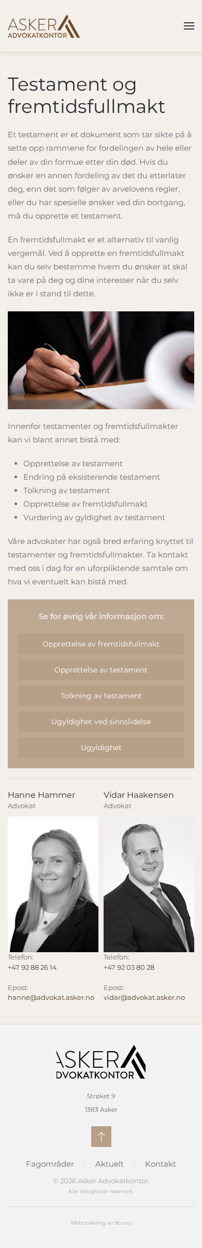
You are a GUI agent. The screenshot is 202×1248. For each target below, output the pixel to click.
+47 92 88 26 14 (32, 967)
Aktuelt (109, 1164)
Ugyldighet (101, 747)
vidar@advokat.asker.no (144, 997)
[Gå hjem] (44, 26)
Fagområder (50, 1164)
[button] (189, 26)
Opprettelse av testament (101, 670)
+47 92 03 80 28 (129, 967)
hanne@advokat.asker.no (51, 997)
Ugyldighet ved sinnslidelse (101, 721)
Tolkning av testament (101, 695)
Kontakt (160, 1164)
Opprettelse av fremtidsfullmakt (101, 644)
